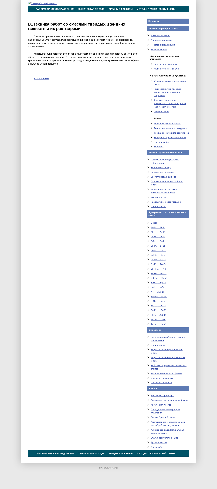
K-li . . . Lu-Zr (157, 292)
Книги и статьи (158, 197)
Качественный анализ (165, 64)
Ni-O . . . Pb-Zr (158, 305)
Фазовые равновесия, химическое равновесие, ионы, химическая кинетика (170, 103)
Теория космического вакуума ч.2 (171, 133)
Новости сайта (161, 142)
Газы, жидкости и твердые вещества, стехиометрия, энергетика (167, 92)
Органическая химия (162, 40)
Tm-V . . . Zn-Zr (158, 324)
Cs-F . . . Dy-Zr (158, 264)
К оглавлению (41, 78)
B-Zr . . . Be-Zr (158, 241)
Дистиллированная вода (163, 176)
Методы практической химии (156, 9)
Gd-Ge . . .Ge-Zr (159, 278)
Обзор (154, 222)
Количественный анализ (166, 68)
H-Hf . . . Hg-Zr (158, 282)
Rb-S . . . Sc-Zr (158, 315)
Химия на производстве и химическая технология (69, 15)
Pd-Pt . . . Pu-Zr (158, 310)
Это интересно (158, 206)
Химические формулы (162, 172)
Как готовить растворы (162, 395)
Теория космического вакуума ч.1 (171, 128)
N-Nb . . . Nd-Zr (158, 301)
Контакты (113, 15)
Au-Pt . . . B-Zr (158, 236)
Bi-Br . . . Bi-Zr (158, 245)
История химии (159, 49)
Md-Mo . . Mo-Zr (159, 296)
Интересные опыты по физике (166, 373)
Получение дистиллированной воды (169, 400)
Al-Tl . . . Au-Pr (158, 232)
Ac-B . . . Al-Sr (158, 227)
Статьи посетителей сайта (164, 437)
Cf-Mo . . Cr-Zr (158, 259)
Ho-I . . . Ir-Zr (157, 287)
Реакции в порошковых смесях (170, 137)
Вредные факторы (120, 9)
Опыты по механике (161, 382)
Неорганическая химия (163, 44)
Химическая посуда (91, 9)
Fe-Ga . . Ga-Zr (158, 273)
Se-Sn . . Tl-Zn (158, 319)
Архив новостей (159, 442)
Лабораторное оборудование (55, 9)
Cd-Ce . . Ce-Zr (158, 255)
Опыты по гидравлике (162, 378)
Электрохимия (161, 111)
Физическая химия (160, 35)
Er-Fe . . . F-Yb (158, 269)
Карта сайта (157, 447)
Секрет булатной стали (163, 417)
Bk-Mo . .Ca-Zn (158, 250)
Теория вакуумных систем (167, 123)
